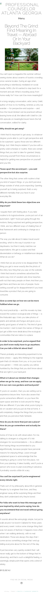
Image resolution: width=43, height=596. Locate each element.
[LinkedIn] (21, 583)
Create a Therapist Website (27, 591)
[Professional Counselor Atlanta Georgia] (21, 9)
